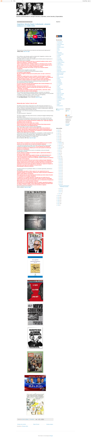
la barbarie (59, 81)
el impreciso (59, 63)
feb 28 (60, 159)
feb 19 (60, 170)
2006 (58, 205)
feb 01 (60, 191)
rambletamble (59, 97)
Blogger (51, 435)
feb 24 (60, 164)
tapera (58, 104)
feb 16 (60, 171)
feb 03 (60, 188)
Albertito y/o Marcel (60, 47)
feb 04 (60, 184)
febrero (59, 158)
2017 (58, 134)
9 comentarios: (32, 419)
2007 (58, 203)
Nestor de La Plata (60, 93)
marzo (59, 156)
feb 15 (60, 173)
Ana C (58, 48)
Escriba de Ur (59, 69)
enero (59, 193)
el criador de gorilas (60, 62)
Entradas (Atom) (25, 426)
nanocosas (59, 92)
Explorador (59, 70)
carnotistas (59, 55)
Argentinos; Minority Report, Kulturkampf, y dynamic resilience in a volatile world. (33, 25)
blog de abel (59, 52)
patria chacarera (60, 94)
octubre (59, 145)
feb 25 (60, 162)
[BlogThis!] (39, 419)
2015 (58, 137)
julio (59, 150)
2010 (58, 198)
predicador (59, 96)
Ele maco (59, 66)
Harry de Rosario (60, 77)
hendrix (58, 78)
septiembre (60, 147)
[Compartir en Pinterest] (43, 419)
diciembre (60, 142)
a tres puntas (59, 43)
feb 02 (60, 190)
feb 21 (60, 168)
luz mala (58, 85)
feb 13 (60, 176)
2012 (58, 195)
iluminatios (59, 79)
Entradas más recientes (21, 424)
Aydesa (58, 49)
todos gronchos (60, 105)
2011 (58, 197)
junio (59, 151)
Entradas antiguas (49, 424)
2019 (58, 131)
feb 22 (60, 167)
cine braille (59, 58)
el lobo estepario (60, 64)
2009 (58, 200)
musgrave (59, 90)
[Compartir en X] (41, 419)
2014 (58, 139)
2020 (58, 130)
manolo (68, 115)
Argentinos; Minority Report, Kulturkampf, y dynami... (64, 186)
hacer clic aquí (26, 51)
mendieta (59, 88)
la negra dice (59, 82)
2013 (58, 141)
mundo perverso (60, 89)
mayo (59, 153)
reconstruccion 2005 (61, 98)
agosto (59, 148)
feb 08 (60, 179)
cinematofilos (59, 59)
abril (59, 154)
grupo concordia (60, 74)
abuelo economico (60, 44)
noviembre (60, 143)
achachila (59, 45)
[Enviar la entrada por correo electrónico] (36, 419)
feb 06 (60, 182)
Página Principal (36, 424)
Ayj (57, 51)
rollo (58, 101)
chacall (58, 56)
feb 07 (60, 181)
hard (58, 75)
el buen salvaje (60, 60)
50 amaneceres (60, 41)
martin (58, 86)
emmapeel (59, 67)
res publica (59, 100)
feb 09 (60, 178)
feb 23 (60, 165)
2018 (58, 133)
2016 (58, 136)
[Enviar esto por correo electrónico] (38, 419)
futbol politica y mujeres (61, 71)
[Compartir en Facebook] (42, 419)
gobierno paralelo (60, 73)
